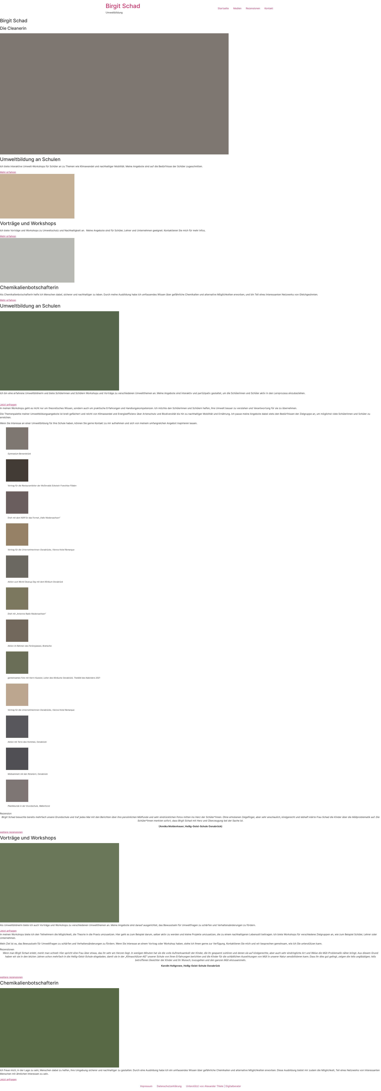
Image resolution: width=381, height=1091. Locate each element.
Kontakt (268, 8)
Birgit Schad (123, 6)
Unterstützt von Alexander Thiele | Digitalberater (213, 1086)
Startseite (223, 8)
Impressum (146, 1086)
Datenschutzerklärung (169, 1086)
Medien (237, 8)
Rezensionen (253, 8)
